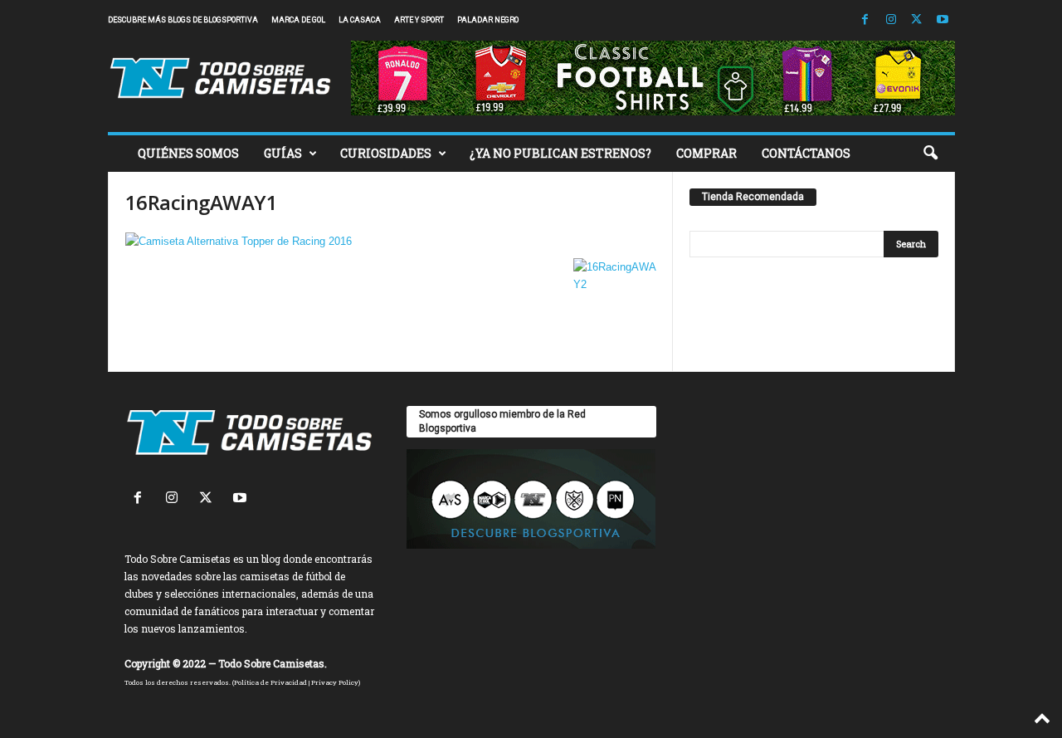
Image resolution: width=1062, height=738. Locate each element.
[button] (930, 153)
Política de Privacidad (270, 682)
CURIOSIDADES (385, 153)
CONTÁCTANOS (806, 153)
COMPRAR (706, 153)
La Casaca (360, 20)
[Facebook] (865, 20)
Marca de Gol (298, 20)
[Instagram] (891, 20)
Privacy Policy (334, 682)
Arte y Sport (419, 20)
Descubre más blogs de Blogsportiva (183, 20)
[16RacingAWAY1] (390, 241)
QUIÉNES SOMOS (188, 153)
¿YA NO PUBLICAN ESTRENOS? (560, 153)
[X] (917, 20)
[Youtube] (942, 20)
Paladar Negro (488, 20)
